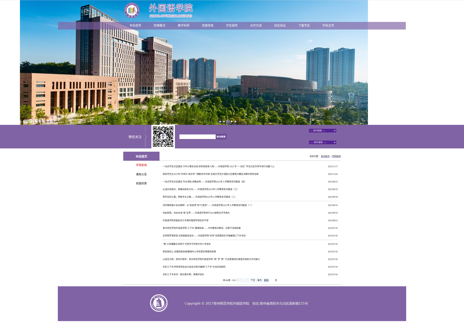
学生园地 (232, 25)
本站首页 (135, 25)
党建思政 (208, 25)
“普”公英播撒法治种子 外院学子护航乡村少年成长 (187, 244)
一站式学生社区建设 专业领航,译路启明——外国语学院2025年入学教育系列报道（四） (204, 181)
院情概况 (159, 25)
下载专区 (304, 25)
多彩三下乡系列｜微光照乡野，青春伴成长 (183, 274)
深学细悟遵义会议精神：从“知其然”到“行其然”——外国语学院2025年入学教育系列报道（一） (208, 205)
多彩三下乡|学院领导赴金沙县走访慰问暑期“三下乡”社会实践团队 (194, 267)
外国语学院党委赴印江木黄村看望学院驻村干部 (185, 220)
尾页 (259, 280)
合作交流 (256, 25)
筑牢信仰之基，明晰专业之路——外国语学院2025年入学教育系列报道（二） (200, 197)
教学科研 (183, 25)
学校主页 (328, 25)
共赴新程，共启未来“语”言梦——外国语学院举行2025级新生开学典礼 (196, 213)
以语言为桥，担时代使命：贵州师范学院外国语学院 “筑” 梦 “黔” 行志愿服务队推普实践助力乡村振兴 (211, 259)
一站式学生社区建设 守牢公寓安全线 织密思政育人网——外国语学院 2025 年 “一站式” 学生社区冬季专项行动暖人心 (218, 166)
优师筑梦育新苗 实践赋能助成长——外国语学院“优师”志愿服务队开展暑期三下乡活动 (204, 235)
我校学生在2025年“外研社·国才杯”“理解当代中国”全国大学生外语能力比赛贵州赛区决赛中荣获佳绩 (210, 174)
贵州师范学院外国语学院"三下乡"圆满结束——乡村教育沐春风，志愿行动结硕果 (202, 228)
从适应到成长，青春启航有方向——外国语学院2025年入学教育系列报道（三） (201, 189)
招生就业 (280, 25)
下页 (253, 280)
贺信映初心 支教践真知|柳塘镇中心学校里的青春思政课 (189, 251)
